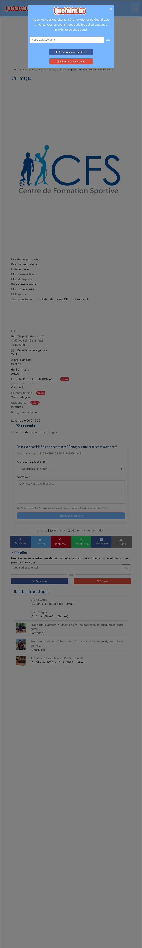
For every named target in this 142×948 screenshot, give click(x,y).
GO (108, 40)
